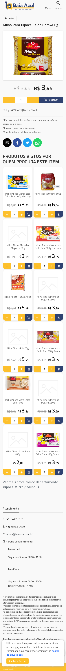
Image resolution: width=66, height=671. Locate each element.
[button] (7, 142)
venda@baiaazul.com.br (19, 534)
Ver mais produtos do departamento (30, 484)
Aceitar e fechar (17, 661)
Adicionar (52, 100)
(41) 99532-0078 (15, 526)
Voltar (10, 18)
